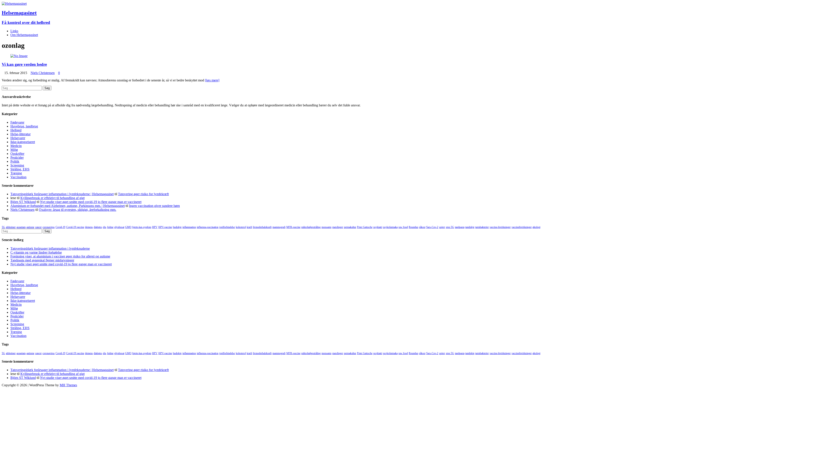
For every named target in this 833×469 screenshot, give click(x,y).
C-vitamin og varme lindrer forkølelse (36, 252)
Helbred (15, 130)
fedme (110, 227)
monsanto (326, 227)
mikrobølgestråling (311, 227)
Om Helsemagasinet (24, 35)
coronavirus (49, 227)
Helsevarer (17, 138)
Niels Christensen (43, 73)
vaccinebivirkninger (522, 227)
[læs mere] (212, 80)
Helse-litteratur (20, 134)
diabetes (98, 227)
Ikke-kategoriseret (22, 142)
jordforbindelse (227, 227)
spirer (442, 227)
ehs (104, 227)
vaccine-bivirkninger (500, 227)
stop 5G (450, 227)
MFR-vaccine (293, 227)
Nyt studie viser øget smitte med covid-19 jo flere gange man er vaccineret (90, 202)
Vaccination (18, 177)
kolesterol (241, 227)
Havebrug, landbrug (24, 126)
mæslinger (337, 227)
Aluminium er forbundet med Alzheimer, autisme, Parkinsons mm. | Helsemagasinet (67, 206)
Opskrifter (17, 153)
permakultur (350, 227)
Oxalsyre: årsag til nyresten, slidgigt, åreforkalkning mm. (77, 209)
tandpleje (469, 227)
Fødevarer (17, 122)
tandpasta (459, 227)
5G (3, 227)
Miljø (14, 150)
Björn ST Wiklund (23, 202)
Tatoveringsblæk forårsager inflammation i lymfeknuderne (50, 248)
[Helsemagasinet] (14, 3)
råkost (422, 227)
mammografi (278, 227)
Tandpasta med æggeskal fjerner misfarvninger (42, 260)
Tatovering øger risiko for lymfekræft (143, 194)
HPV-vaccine (165, 227)
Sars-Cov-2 (432, 227)
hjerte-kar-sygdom (141, 227)
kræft (249, 227)
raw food (403, 227)
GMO (128, 227)
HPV (154, 227)
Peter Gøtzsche (364, 227)
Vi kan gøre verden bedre (24, 64)
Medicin (16, 146)
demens (89, 227)
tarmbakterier (482, 227)
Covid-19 (60, 227)
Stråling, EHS (20, 169)
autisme (30, 227)
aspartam (21, 227)
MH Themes (68, 385)
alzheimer (11, 227)
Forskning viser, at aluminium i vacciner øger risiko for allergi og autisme (60, 256)
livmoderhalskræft (262, 227)
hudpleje (177, 227)
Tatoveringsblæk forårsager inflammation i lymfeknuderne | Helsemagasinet (62, 194)
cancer (38, 227)
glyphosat (119, 227)
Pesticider (17, 157)
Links (14, 31)
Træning (16, 173)
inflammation (189, 227)
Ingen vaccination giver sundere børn (154, 206)
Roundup (413, 227)
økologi (536, 227)
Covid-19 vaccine (75, 227)
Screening (17, 165)
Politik (14, 161)
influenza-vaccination (207, 227)
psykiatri (377, 227)
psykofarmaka (390, 227)
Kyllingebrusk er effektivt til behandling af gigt (52, 198)
